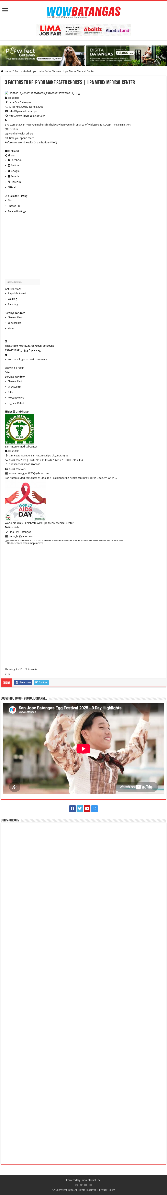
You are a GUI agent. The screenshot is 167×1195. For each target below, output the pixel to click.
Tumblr (14, 176)
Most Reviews (16, 397)
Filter (8, 372)
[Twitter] (80, 808)
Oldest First (14, 322)
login (22, 359)
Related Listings (17, 211)
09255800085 (32, 464)
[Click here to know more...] (83, 55)
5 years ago (35, 350)
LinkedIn (15, 181)
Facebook (16, 159)
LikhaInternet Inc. (91, 1180)
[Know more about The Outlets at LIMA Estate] (83, 29)
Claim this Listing (17, 195)
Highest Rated (16, 403)
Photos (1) (14, 205)
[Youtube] (87, 808)
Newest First (15, 317)
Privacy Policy (107, 1189)
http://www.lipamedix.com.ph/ (27, 115)
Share (10, 155)
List (10, 411)
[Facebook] (72, 808)
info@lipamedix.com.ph (23, 111)
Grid (18, 411)
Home (7, 71)
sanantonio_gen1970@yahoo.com (29, 473)
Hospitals (13, 97)
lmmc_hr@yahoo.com (21, 536)
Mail (13, 187)
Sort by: (15, 312)
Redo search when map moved (26, 543)
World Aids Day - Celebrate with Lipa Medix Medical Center (39, 522)
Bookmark (13, 151)
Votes (11, 328)
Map (10, 200)
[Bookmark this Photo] (6, 354)
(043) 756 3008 (34, 106)
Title (10, 392)
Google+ (15, 170)
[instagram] (94, 808)
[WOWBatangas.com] (83, 11)
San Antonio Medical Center (21, 446)
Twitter (14, 165)
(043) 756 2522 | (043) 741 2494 (64, 460)
